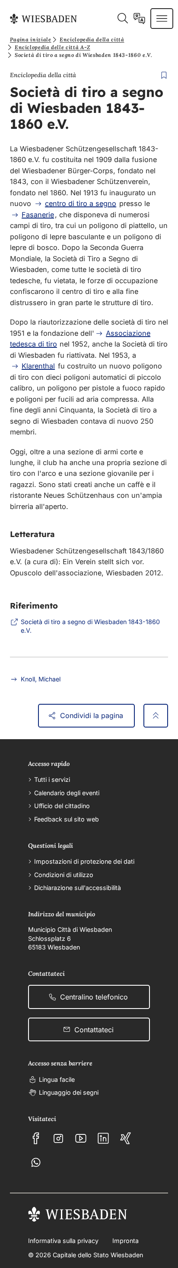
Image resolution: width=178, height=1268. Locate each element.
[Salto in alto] (155, 716)
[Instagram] (58, 1138)
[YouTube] (81, 1138)
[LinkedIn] (103, 1138)
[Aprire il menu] (161, 18)
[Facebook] (36, 1138)
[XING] (126, 1138)
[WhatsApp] (36, 1162)
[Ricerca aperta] (122, 18)
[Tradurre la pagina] (139, 18)
